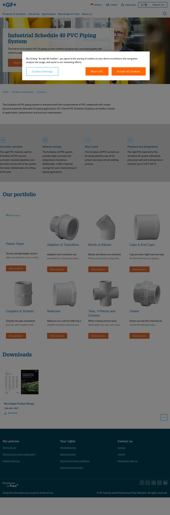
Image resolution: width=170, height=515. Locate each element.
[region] (86, 65)
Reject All (97, 71)
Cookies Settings (42, 71)
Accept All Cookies (128, 71)
